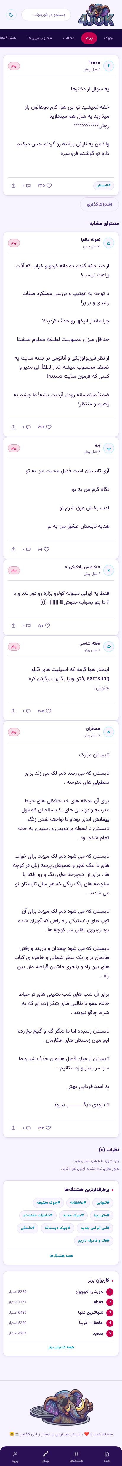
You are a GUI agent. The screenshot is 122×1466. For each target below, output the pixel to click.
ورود (15, 1461)
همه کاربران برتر (61, 1347)
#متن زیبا (102, 1215)
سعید (98, 1333)
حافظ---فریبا (91, 1323)
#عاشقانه (78, 1203)
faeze (94, 62)
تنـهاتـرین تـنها (90, 1312)
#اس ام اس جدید (95, 1228)
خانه (107, 1461)
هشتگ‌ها (76, 1461)
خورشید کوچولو (89, 1292)
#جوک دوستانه (57, 1228)
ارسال (46, 1461)
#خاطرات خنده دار (38, 1215)
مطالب (68, 38)
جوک (108, 38)
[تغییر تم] (11, 14)
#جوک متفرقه (48, 1203)
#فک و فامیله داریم (94, 1241)
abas (98, 1302)
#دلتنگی (28, 1228)
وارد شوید (111, 1161)
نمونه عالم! (90, 239)
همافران (93, 728)
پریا (97, 445)
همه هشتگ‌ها (61, 1256)
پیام (89, 38)
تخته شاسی (89, 643)
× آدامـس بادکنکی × (82, 567)
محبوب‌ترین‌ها (39, 38)
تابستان (102, 185)
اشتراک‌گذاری (99, 204)
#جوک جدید (73, 1215)
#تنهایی (103, 1203)
